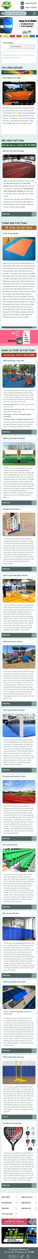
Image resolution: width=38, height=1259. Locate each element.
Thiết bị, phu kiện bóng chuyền (15, 575)
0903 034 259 (31, 3)
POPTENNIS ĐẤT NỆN (12, 78)
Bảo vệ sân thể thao (11, 913)
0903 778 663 (31, 8)
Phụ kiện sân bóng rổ (11, 509)
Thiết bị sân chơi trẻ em (12, 642)
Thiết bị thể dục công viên (13, 361)
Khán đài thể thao (10, 845)
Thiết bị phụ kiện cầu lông (13, 1057)
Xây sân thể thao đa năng (13, 151)
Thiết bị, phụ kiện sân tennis (14, 982)
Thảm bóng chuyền (10, 233)
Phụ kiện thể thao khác (12, 1123)
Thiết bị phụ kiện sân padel (14, 710)
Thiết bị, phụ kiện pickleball (14, 438)
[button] (35, 104)
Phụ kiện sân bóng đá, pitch (14, 776)
